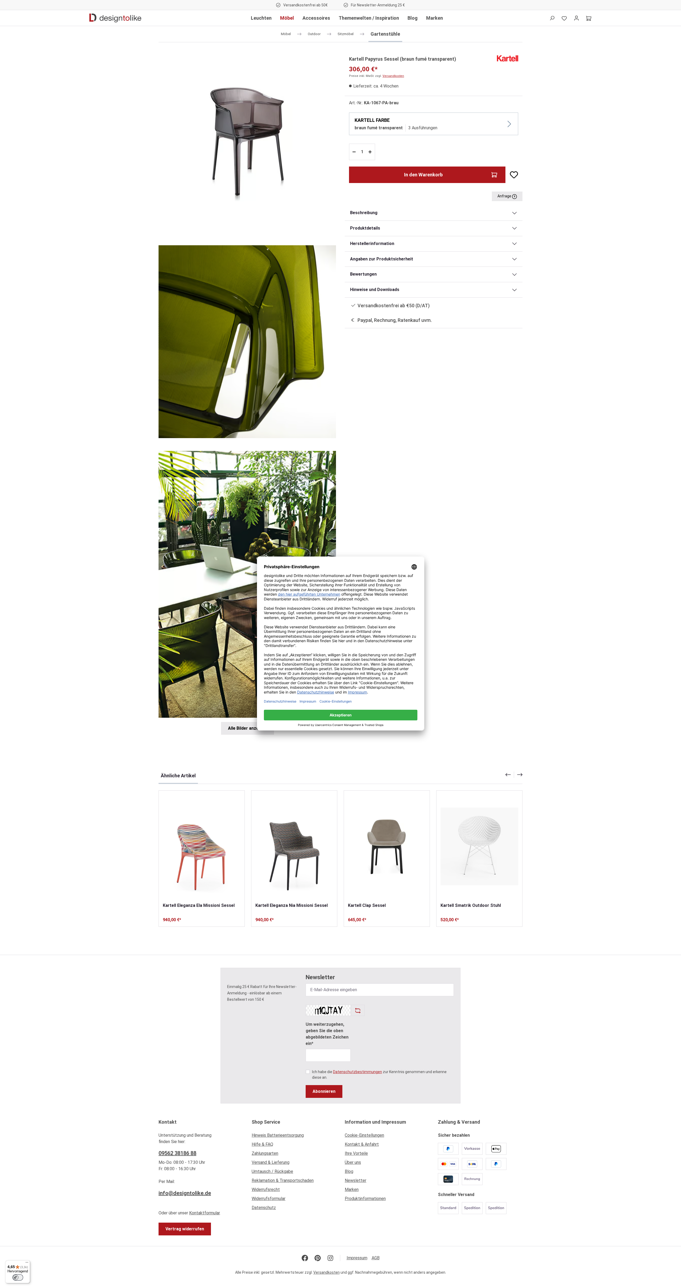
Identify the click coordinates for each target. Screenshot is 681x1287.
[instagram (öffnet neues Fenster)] (330, 1258)
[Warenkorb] (589, 18)
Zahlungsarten (265, 1153)
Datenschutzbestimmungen (357, 1072)
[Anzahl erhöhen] (370, 152)
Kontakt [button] (168, 1122)
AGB (376, 1257)
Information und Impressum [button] (375, 1122)
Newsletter (355, 1180)
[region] (247, 395)
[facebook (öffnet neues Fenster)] (305, 1258)
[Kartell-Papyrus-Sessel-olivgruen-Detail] (247, 341)
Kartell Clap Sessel (367, 905)
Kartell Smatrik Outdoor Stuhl (471, 905)
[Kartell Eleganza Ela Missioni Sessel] (201, 846)
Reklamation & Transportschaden (283, 1180)
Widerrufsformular (268, 1198)
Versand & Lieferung (270, 1162)
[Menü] (27, 1263)
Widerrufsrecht (266, 1189)
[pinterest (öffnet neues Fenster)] (317, 1258)
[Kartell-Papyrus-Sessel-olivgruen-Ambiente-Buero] (247, 584)
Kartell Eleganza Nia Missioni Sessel (291, 905)
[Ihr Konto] (576, 18)
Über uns (353, 1162)
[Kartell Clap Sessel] (387, 846)
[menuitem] (294, 1136)
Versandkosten (393, 76)
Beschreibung (363, 212)
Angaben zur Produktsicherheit (381, 258)
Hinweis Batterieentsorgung (278, 1135)
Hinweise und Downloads (374, 289)
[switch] (18, 1277)
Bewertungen (363, 274)
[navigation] (514, 774)
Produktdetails (365, 228)
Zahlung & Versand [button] (459, 1122)
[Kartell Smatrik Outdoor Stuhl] (479, 846)
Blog (349, 1171)
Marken (352, 1189)
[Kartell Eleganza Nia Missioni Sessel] (294, 846)
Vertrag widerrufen (184, 1228)
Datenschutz (264, 1207)
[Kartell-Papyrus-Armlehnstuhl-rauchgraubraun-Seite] (247, 144)
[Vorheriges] (168, 700)
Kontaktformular (204, 1212)
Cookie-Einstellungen (364, 1135)
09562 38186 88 (177, 1153)
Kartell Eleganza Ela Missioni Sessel (199, 905)
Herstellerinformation (372, 243)
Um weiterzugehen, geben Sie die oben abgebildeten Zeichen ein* (327, 1034)
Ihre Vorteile (356, 1153)
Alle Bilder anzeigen (247, 728)
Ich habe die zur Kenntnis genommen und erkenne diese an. (379, 1075)
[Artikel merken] (511, 174)
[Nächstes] (168, 710)
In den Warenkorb (423, 174)
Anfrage (504, 196)
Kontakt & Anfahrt (362, 1144)
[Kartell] (507, 58)
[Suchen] (552, 18)
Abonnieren (324, 1091)
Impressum (357, 1257)
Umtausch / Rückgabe (272, 1171)
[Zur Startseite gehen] (115, 18)
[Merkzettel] (564, 18)
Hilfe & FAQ (262, 1144)
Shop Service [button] (266, 1122)
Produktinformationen (365, 1198)
